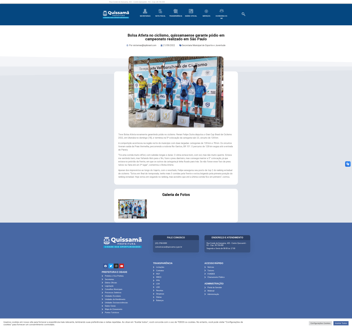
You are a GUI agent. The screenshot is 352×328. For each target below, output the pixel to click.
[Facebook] (105, 266)
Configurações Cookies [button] (320, 323)
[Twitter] (110, 266)
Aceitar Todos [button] (341, 323)
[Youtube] (121, 266)
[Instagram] (116, 266)
